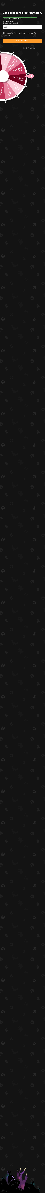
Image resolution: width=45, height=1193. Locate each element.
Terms (15, 33)
